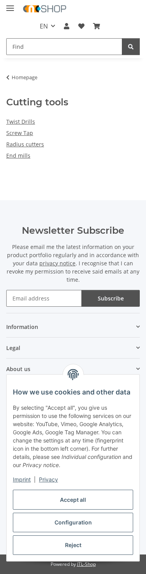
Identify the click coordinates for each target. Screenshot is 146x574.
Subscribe (111, 298)
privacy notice (57, 263)
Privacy (48, 479)
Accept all (73, 499)
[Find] (131, 46)
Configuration (73, 522)
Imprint (22, 479)
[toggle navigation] (10, 5)
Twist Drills (20, 121)
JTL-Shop (86, 564)
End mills (18, 155)
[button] (67, 26)
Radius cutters (25, 144)
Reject (73, 545)
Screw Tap (19, 133)
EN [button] (44, 26)
